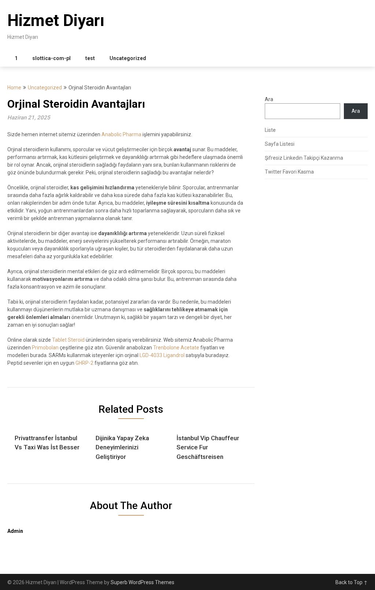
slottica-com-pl (51, 58)
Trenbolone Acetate (176, 347)
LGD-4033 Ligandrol (162, 355)
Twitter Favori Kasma (289, 172)
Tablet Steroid (68, 340)
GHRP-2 (84, 363)
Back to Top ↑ (351, 582)
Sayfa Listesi (279, 144)
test (90, 58)
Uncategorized (127, 58)
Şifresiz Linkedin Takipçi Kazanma (304, 158)
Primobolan (45, 347)
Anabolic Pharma (121, 134)
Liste (270, 130)
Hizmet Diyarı (55, 20)
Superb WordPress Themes (142, 582)
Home (14, 87)
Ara (269, 99)
